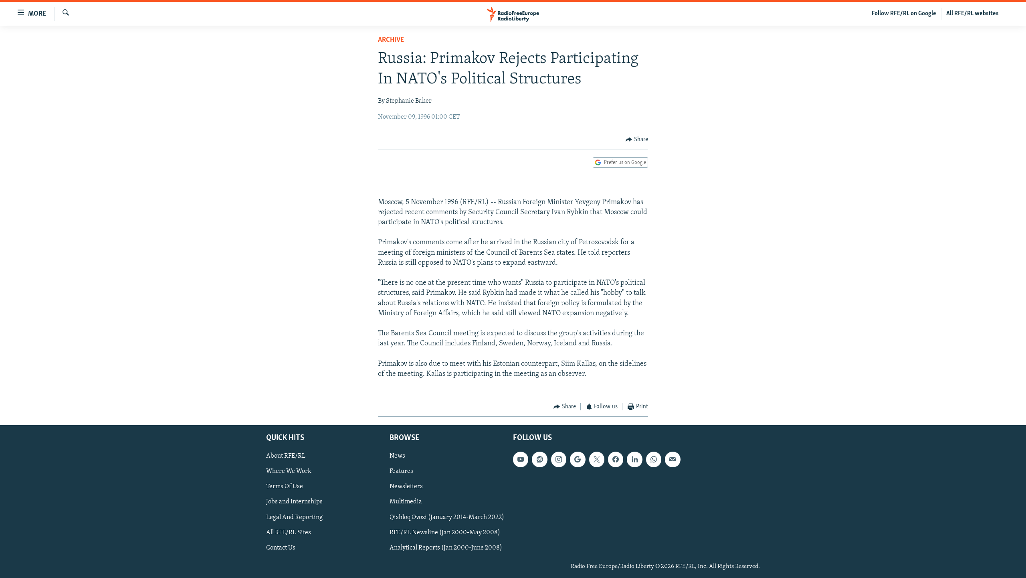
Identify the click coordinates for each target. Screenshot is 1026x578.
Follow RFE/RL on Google (904, 13)
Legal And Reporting (294, 517)
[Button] (637, 139)
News (397, 456)
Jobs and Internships (294, 502)
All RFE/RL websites (972, 13)
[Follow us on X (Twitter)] (596, 459)
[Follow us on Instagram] (558, 459)
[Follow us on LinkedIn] (634, 459)
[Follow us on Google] (577, 459)
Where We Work (288, 471)
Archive (391, 40)
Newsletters (406, 486)
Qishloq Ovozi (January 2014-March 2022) (447, 517)
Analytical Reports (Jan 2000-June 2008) (446, 547)
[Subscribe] (672, 459)
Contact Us (280, 547)
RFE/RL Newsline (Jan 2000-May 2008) (445, 532)
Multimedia (406, 502)
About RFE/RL (285, 456)
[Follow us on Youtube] (520, 459)
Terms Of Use (284, 486)
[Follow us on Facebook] (615, 459)
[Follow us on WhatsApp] (653, 459)
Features (401, 471)
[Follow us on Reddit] (539, 459)
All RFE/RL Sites (288, 532)
